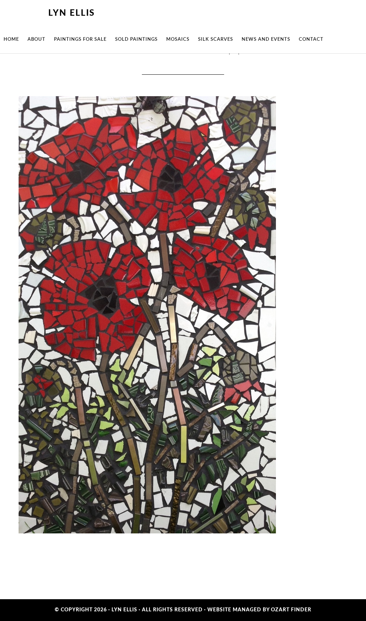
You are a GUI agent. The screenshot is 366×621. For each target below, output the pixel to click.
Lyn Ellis (71, 13)
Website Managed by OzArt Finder (259, 609)
